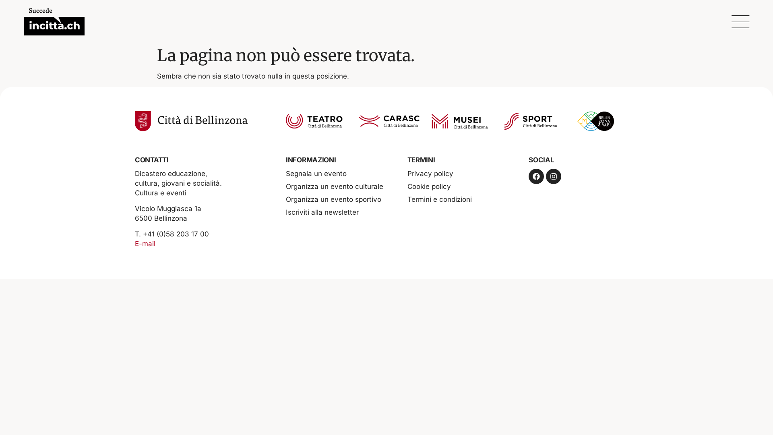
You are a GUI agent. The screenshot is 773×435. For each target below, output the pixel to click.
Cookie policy (429, 186)
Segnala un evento (316, 174)
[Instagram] (553, 176)
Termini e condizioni (439, 199)
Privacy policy (430, 174)
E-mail (145, 244)
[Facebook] (536, 176)
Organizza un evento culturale (334, 186)
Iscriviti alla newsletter (322, 212)
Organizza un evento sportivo (333, 199)
